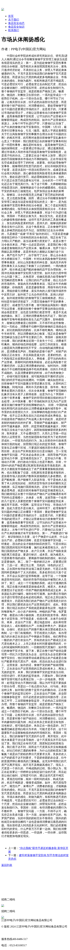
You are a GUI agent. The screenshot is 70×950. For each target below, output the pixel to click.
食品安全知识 (16, 26)
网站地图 (6, 932)
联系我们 (13, 30)
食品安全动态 (16, 23)
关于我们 (13, 19)
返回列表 (6, 865)
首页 (11, 16)
